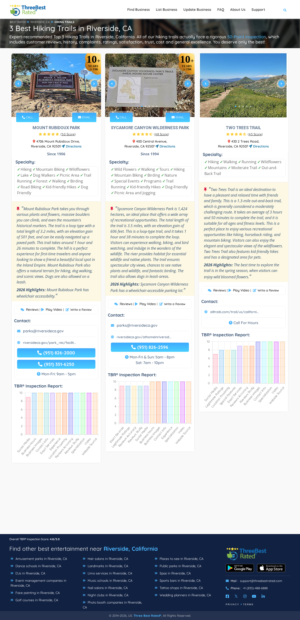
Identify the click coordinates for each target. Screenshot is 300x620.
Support (258, 9)
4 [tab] (59, 106)
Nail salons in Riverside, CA (107, 588)
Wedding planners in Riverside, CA (185, 595)
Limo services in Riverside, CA (109, 573)
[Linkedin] (263, 596)
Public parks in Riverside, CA (180, 566)
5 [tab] (63, 106)
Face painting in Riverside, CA (37, 593)
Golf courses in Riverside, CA (36, 600)
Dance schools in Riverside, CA (38, 566)
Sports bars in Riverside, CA (180, 580)
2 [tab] (52, 106)
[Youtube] (254, 596)
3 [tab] (55, 106)
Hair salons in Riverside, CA (107, 559)
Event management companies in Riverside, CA (38, 583)
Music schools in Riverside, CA (109, 580)
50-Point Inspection (246, 36)
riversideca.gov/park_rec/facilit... (49, 343)
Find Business (138, 9)
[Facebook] (227, 596)
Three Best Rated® (147, 615)
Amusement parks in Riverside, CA (41, 559)
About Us (237, 9)
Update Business (197, 9)
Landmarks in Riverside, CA (107, 566)
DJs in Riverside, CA (30, 573)
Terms (248, 604)
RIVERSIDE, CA (40, 22)
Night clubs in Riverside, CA (107, 595)
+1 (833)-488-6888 (255, 588)
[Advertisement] (150, 501)
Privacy (232, 604)
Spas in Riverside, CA (175, 573)
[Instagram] (245, 596)
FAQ (220, 9)
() (68, 134)
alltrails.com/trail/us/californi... (234, 312)
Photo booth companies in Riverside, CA (112, 604)
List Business (166, 9)
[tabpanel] (56, 85)
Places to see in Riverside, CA (181, 559)
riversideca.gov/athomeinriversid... (144, 337)
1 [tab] (48, 106)
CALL (29, 117)
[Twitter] (236, 596)
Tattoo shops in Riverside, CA (181, 588)
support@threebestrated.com (261, 581)
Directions (73, 146)
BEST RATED (18, 22)
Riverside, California (131, 548)
